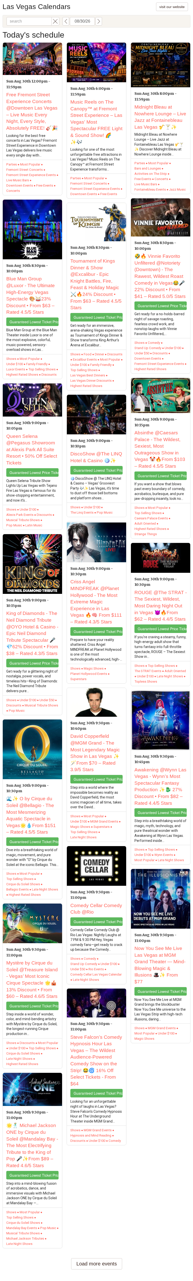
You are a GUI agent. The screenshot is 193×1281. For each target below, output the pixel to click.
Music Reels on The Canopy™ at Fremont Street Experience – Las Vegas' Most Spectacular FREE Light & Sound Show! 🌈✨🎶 (96, 122)
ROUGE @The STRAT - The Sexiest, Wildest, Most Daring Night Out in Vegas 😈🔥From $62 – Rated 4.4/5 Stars (160, 606)
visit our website (172, 7)
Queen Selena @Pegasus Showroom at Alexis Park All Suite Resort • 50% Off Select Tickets (31, 449)
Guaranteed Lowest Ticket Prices (34, 321)
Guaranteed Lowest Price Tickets (34, 472)
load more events (96, 1263)
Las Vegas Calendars (36, 7)
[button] (55, 21)
